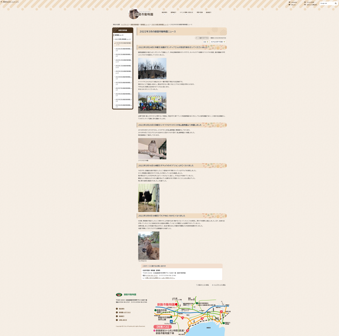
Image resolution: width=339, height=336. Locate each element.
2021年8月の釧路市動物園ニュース (124, 83)
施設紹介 (208, 12)
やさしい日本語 (310, 2)
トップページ (125, 24)
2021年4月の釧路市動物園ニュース (124, 106)
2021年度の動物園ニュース (160, 24)
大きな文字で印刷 (217, 42)
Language (294, 2)
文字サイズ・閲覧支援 (312, 4)
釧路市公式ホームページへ (11, 1)
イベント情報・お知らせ (186, 12)
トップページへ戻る (220, 285)
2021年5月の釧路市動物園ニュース (124, 100)
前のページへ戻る (203, 285)
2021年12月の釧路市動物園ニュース (124, 60)
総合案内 (164, 12)
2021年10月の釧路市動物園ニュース (124, 72)
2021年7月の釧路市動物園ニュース (124, 89)
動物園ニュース (145, 24)
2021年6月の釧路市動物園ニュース (124, 94)
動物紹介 (173, 12)
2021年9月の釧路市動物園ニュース (124, 77)
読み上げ (293, 4)
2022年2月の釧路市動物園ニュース (124, 49)
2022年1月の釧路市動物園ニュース (124, 55)
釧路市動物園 (135, 24)
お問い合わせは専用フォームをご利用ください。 (160, 278)
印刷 (204, 42)
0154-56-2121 (152, 275)
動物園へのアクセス (125, 312)
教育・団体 (200, 12)
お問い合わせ (123, 320)
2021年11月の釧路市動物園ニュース (123, 66)
